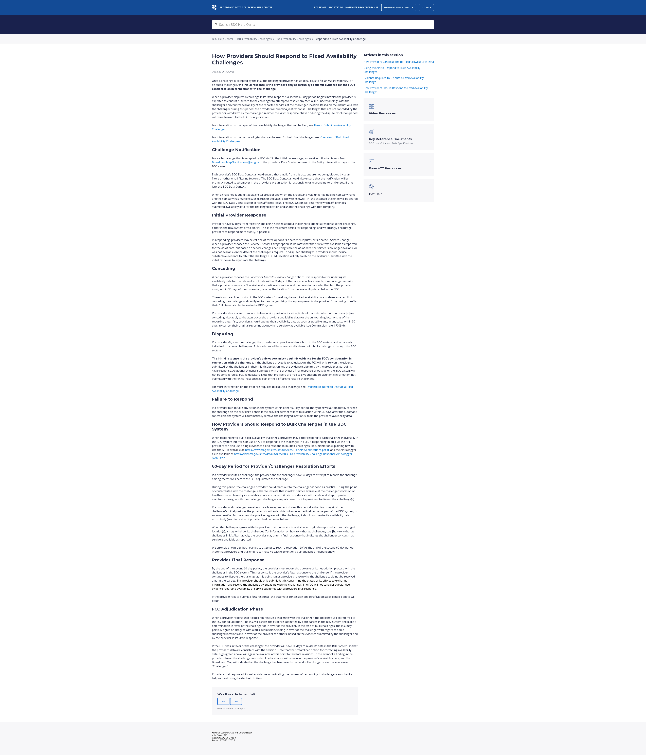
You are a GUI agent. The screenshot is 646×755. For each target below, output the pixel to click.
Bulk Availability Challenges (254, 39)
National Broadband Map (362, 7)
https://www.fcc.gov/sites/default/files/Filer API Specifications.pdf (285, 450)
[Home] (214, 7)
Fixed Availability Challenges (293, 39)
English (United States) (397, 7)
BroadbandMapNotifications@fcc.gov (235, 162)
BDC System (336, 7)
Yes (223, 701)
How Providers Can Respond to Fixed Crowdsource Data (399, 62)
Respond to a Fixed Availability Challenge (340, 39)
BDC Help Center (222, 39)
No (236, 701)
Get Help (426, 7)
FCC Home (320, 7)
